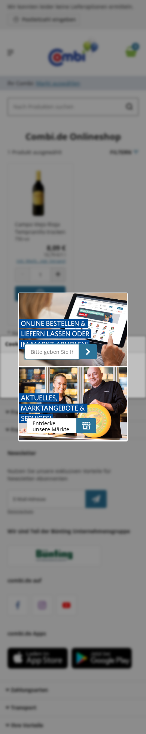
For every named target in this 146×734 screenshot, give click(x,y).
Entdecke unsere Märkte (51, 426)
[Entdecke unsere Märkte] (86, 425)
